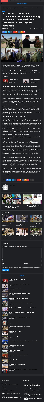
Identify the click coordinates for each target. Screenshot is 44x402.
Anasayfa (4, 7)
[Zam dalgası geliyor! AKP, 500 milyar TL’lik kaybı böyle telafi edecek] (5, 309)
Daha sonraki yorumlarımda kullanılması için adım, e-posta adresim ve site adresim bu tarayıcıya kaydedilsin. (22, 267)
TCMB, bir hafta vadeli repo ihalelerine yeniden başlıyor (21, 224)
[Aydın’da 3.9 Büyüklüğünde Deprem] (36, 231)
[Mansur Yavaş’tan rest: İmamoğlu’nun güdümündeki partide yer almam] (5, 371)
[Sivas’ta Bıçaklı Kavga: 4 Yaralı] (8, 218)
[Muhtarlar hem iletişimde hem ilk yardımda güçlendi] (8, 231)
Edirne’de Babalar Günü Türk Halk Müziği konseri (18, 355)
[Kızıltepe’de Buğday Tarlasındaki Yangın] (5, 366)
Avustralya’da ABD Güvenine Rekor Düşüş (17, 350)
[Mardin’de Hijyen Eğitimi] (5, 361)
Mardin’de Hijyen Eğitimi (14, 359)
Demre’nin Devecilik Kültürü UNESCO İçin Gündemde (19, 284)
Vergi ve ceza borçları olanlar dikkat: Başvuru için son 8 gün (20, 303)
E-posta (4, 263)
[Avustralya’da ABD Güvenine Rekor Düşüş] (5, 352)
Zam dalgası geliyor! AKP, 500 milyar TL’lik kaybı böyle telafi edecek (22, 307)
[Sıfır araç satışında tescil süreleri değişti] (5, 323)
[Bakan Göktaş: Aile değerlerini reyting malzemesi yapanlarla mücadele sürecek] (5, 342)
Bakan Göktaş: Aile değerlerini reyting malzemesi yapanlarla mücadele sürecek (24, 340)
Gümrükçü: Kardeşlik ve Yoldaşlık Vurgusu (17, 279)
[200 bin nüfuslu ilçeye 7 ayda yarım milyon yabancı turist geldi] (36, 218)
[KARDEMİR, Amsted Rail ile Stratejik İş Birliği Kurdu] (5, 300)
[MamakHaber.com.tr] (22, 3)
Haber (8, 7)
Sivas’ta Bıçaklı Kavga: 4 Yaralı (14, 0)
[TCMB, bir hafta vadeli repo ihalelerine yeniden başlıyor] (22, 218)
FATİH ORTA (6, 28)
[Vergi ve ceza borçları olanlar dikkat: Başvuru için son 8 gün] (5, 304)
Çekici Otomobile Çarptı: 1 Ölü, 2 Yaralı (16, 345)
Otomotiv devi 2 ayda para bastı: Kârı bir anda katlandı (20, 317)
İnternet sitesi (25, 263)
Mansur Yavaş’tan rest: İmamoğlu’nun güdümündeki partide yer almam (23, 369)
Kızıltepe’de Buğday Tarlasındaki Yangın (17, 364)
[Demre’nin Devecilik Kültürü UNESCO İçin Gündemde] (26, 81)
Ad (3, 259)
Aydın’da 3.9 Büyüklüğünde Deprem (35, 236)
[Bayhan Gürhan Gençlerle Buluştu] (22, 231)
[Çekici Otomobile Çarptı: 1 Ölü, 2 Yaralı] (5, 347)
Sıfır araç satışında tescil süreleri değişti (17, 321)
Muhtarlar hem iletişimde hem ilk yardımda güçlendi (8, 236)
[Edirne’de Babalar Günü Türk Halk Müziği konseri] (5, 356)
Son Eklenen (22, 275)
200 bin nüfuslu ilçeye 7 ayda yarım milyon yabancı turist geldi (35, 224)
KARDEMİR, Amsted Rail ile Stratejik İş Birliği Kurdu (18, 298)
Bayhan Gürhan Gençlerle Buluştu (21, 236)
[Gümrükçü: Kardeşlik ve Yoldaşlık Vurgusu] (5, 81)
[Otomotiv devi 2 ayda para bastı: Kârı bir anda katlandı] (5, 319)
